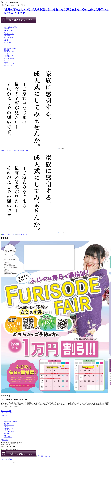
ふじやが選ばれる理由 (10, 27)
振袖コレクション (9, 30)
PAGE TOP (4, 415)
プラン (6, 32)
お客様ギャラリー (9, 34)
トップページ (8, 65)
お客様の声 (7, 35)
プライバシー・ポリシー (11, 63)
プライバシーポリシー (7, 459)
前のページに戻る (6, 411)
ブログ (6, 40)
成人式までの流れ (9, 37)
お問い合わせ (8, 42)
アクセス (6, 39)
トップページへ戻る (6, 412)
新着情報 (6, 28)
